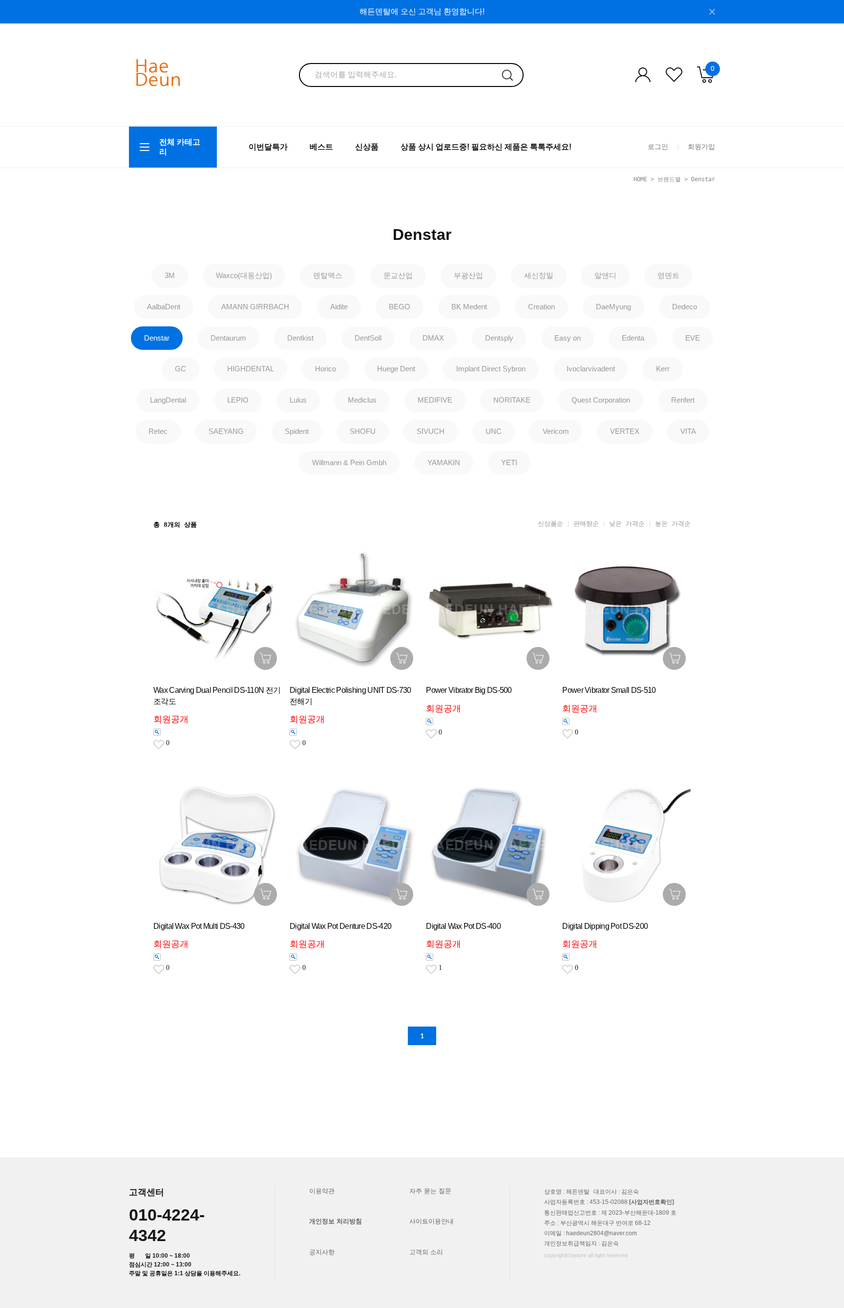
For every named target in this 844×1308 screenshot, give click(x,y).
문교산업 (398, 275)
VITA (688, 431)
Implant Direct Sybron (491, 369)
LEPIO (238, 400)
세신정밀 (538, 275)
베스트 (321, 147)
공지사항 (322, 1252)
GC (180, 369)
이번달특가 (268, 147)
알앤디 (605, 275)
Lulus (298, 400)
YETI (509, 462)
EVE (692, 338)
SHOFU (363, 431)
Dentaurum (228, 338)
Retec (158, 431)
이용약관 (322, 1191)
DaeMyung (613, 306)
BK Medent (469, 306)
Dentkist (300, 338)
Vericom (556, 431)
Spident (297, 431)
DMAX (433, 338)
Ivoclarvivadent (591, 369)
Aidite (339, 306)
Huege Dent (396, 369)
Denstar (703, 179)
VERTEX (624, 431)
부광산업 (468, 275)
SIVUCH (430, 431)
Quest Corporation (600, 400)
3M (170, 275)
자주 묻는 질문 (430, 1191)
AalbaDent (163, 306)
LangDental (168, 400)
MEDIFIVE (435, 400)
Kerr (663, 369)
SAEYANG (226, 431)
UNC (493, 431)
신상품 (367, 147)
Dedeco (684, 306)
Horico (325, 369)
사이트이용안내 (431, 1221)
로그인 (658, 146)
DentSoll (368, 338)
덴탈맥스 (327, 275)
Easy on (567, 338)
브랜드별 (669, 179)
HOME (640, 179)
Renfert (683, 400)
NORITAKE (511, 400)
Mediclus (362, 400)
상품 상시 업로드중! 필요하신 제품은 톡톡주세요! (486, 147)
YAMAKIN (443, 462)
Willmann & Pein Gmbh (349, 462)
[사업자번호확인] (651, 1202)
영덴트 (668, 275)
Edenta (633, 338)
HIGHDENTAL (250, 369)
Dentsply (499, 338)
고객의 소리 (426, 1252)
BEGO (399, 306)
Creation (541, 306)
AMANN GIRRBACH (255, 306)
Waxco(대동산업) (244, 275)
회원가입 (701, 146)
